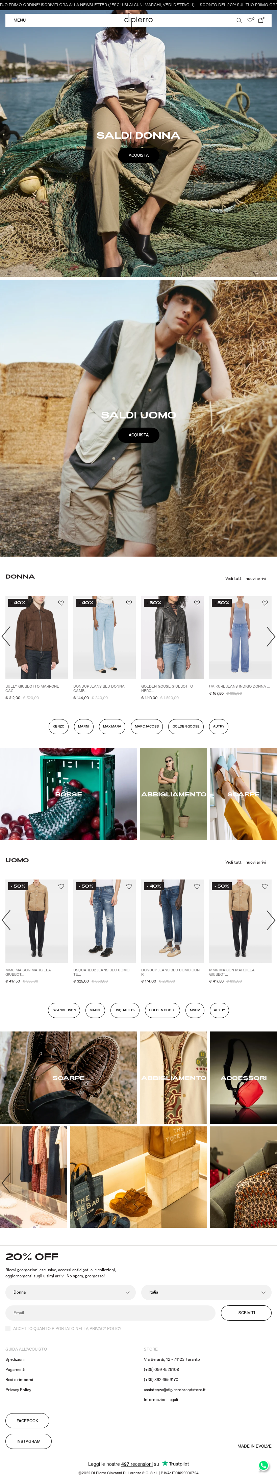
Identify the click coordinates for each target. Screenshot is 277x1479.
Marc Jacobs (147, 726)
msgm (195, 1010)
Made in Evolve (254, 1446)
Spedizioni (15, 1359)
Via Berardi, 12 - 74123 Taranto (172, 1359)
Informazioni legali (161, 1399)
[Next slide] (271, 636)
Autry (219, 1010)
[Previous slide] (6, 1183)
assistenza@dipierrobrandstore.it (175, 1390)
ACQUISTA (139, 155)
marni (95, 1010)
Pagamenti (15, 1369)
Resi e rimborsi (19, 1379)
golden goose (162, 1010)
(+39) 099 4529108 (161, 1369)
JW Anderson (64, 1010)
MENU (20, 20)
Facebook (27, 1421)
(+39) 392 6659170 (161, 1379)
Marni (83, 726)
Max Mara (112, 726)
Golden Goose (186, 726)
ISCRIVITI (246, 1313)
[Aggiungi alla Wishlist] (60, 603)
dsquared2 (125, 1010)
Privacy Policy (18, 1390)
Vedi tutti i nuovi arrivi (245, 579)
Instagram (29, 1441)
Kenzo (59, 726)
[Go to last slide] (6, 636)
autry (218, 726)
